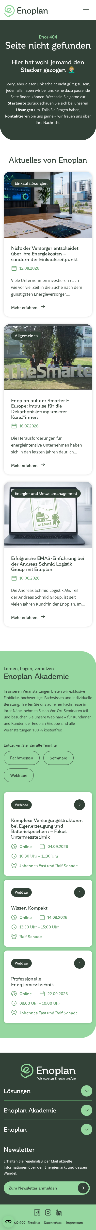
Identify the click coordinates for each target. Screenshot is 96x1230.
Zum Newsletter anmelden (33, 1188)
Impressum (74, 1223)
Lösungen (24, 109)
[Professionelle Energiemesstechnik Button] (79, 963)
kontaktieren (17, 116)
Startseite (17, 103)
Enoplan (15, 1129)
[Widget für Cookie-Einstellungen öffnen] (8, 1222)
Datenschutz (53, 1223)
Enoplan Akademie (30, 1110)
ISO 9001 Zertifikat (26, 1223)
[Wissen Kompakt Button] (79, 892)
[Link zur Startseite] (26, 11)
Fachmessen (21, 757)
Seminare (58, 757)
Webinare (18, 775)
